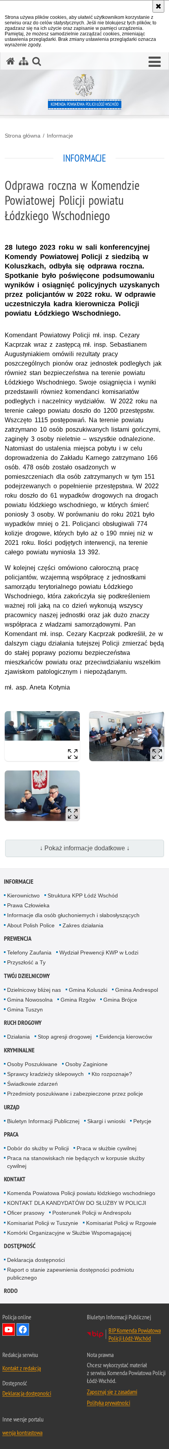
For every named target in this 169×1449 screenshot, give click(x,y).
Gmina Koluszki (88, 990)
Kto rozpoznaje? (112, 1074)
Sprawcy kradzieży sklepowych (45, 1074)
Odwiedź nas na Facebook (23, 1329)
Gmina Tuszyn (25, 1009)
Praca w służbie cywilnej (106, 1148)
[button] (155, 62)
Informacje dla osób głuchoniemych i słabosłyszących (73, 915)
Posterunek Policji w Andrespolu (91, 1213)
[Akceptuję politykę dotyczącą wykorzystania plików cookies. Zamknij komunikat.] (158, 6)
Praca (11, 1134)
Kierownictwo (23, 895)
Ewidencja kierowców (125, 1036)
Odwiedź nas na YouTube (8, 1329)
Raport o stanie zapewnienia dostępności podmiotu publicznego (70, 1273)
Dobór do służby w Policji (38, 1148)
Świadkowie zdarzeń (32, 1084)
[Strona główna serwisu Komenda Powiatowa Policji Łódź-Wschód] (10, 61)
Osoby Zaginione (86, 1064)
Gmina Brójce (120, 1000)
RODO (11, 1291)
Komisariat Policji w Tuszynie (42, 1223)
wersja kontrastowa (22, 1432)
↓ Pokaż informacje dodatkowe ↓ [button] (85, 848)
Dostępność (19, 1246)
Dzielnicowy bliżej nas (34, 990)
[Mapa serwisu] (23, 61)
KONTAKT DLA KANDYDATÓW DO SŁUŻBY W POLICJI (76, 1203)
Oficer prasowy (25, 1213)
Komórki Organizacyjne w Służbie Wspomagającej (69, 1233)
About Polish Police (31, 925)
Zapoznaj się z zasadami (112, 1392)
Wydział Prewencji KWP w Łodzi (98, 952)
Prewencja (17, 938)
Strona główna (22, 135)
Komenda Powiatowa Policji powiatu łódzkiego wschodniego (81, 1193)
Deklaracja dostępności (36, 1260)
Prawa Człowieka (28, 905)
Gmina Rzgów (78, 1000)
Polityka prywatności (108, 1403)
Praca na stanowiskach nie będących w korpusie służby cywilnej (76, 1162)
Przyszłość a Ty (26, 962)
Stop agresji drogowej (65, 1036)
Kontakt (15, 1179)
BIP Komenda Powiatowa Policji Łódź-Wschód (134, 1334)
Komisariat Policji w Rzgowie (121, 1223)
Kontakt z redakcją (21, 1368)
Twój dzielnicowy (27, 976)
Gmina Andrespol (136, 990)
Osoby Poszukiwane (32, 1064)
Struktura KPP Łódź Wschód (83, 895)
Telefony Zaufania (29, 952)
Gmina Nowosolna (30, 1000)
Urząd (12, 1107)
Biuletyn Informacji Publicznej (43, 1121)
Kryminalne (19, 1050)
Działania (18, 1036)
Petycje (142, 1121)
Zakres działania (82, 925)
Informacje (60, 135)
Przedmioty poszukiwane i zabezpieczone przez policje (75, 1093)
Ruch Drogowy (23, 1023)
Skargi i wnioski (106, 1121)
